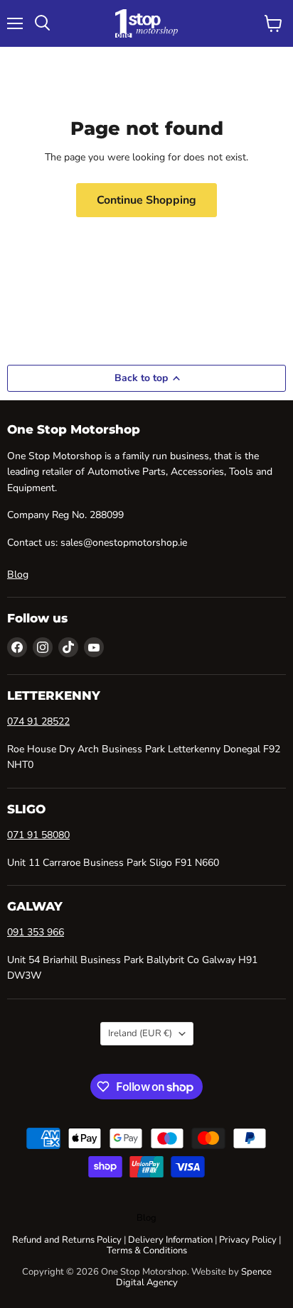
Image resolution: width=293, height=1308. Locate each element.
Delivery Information (170, 1239)
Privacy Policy (248, 1239)
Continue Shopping (146, 200)
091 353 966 (35, 932)
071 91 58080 (38, 835)
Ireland (140, 1033)
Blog (17, 574)
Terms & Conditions (147, 1250)
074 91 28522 (38, 721)
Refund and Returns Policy (67, 1239)
